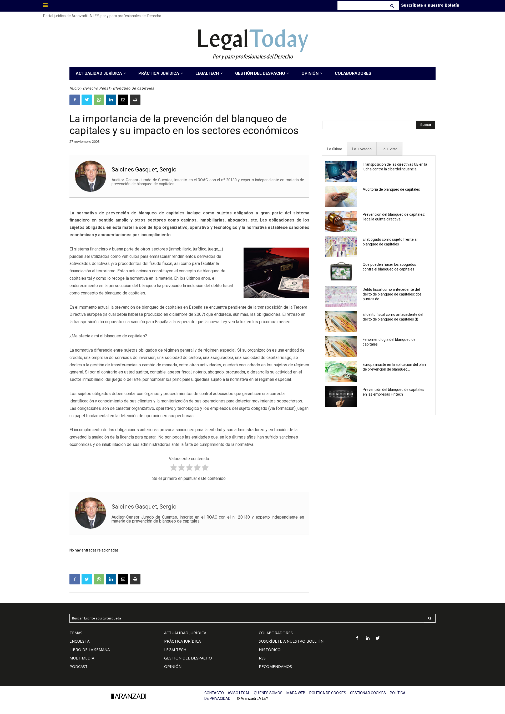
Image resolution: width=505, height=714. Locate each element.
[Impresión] (135, 100)
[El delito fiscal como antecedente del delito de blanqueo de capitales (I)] (341, 321)
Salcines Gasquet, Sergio (144, 169)
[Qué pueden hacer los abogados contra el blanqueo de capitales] (341, 271)
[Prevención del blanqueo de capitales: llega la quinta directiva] (341, 221)
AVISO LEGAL (239, 693)
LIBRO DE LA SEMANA (89, 649)
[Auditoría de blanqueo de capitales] (341, 196)
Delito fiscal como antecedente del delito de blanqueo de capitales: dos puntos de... (392, 294)
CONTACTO (214, 693)
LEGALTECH (175, 649)
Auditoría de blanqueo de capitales (391, 189)
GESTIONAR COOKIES (368, 693)
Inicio (74, 88)
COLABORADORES (276, 632)
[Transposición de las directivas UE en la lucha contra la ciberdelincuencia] (341, 171)
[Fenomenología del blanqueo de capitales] (341, 346)
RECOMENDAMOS (275, 666)
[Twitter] (87, 100)
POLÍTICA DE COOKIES (327, 693)
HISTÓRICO (270, 649)
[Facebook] (74, 100)
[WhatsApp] (99, 100)
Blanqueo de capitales (133, 88)
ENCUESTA (79, 641)
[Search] (392, 6)
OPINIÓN (172, 666)
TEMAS (75, 632)
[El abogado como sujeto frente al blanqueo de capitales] (341, 246)
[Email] (123, 100)
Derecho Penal (96, 88)
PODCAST (78, 666)
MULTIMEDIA (81, 658)
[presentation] (334, 149)
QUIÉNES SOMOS (268, 693)
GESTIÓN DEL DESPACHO (188, 658)
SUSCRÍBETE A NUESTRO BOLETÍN (291, 641)
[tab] (334, 149)
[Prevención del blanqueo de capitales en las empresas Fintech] (341, 396)
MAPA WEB (295, 693)
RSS (262, 658)
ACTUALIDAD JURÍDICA (185, 632)
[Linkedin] (111, 100)
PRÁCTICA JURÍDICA (182, 641)
